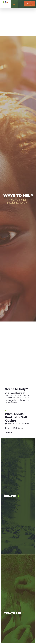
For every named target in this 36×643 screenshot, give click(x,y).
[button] (21, 3)
